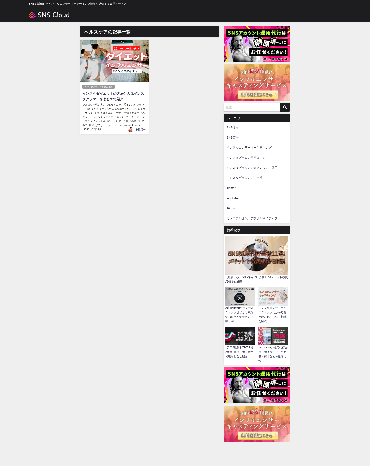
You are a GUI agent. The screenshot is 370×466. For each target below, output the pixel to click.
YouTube (233, 198)
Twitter (231, 187)
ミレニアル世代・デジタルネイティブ (252, 218)
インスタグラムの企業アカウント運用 (252, 167)
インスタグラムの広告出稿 (245, 177)
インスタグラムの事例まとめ (98, 87)
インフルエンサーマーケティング (249, 147)
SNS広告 (233, 137)
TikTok (231, 208)
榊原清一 (140, 129)
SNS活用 (233, 127)
